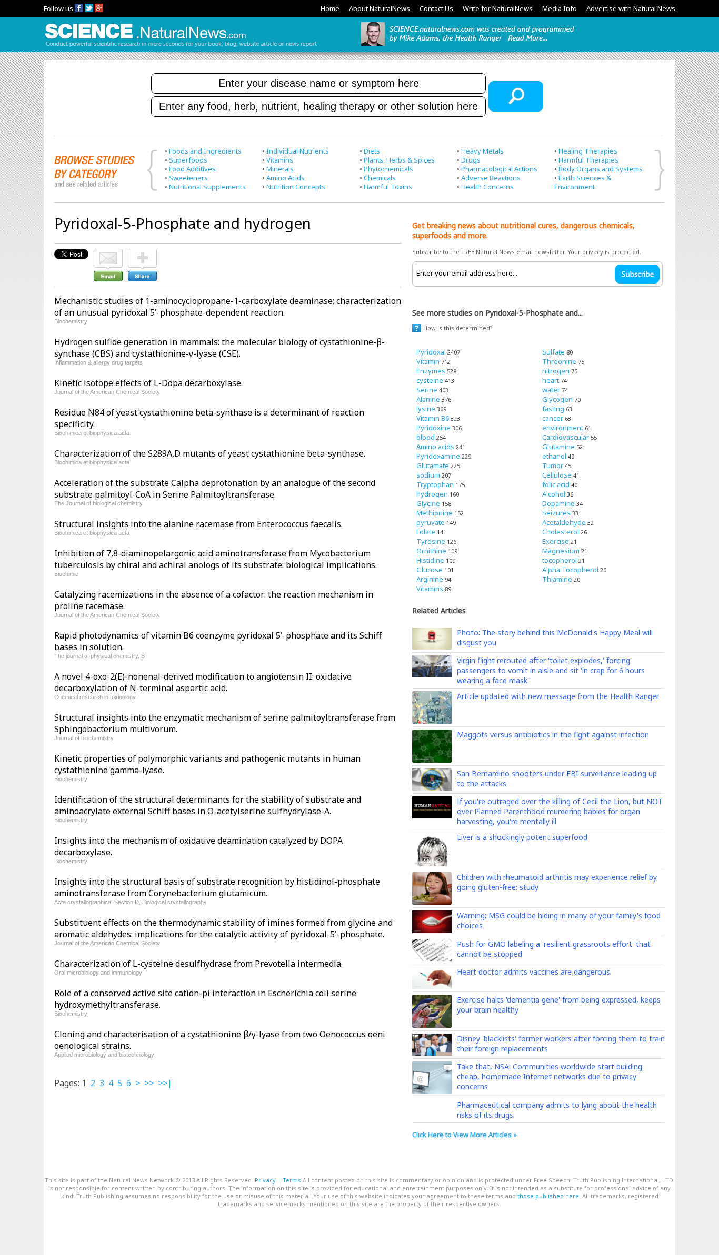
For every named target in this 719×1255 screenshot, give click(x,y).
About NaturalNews (379, 8)
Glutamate (432, 465)
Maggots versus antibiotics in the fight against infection (553, 735)
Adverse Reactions (491, 178)
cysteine (429, 380)
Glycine (428, 503)
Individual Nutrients (297, 151)
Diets (372, 151)
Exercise (555, 541)
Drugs (471, 160)
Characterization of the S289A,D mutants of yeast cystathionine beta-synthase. (209, 453)
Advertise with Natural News (630, 8)
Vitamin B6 (432, 418)
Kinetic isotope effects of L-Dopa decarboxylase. (148, 383)
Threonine (559, 361)
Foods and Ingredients (205, 151)
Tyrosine (430, 541)
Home (330, 8)
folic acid (556, 484)
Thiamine (557, 579)
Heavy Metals (482, 151)
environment (562, 427)
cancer (552, 418)
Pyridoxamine (438, 456)
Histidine (430, 560)
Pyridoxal (431, 352)
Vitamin (428, 361)
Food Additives (192, 169)
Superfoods (188, 160)
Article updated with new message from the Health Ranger (558, 696)
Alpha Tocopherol (570, 569)
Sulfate (553, 352)
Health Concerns (487, 186)
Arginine (429, 579)
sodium (428, 475)
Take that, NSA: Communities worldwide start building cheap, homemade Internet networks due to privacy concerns (549, 1076)
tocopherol (559, 560)
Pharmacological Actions (499, 169)
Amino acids (435, 446)
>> (149, 1083)
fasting (553, 408)
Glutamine (558, 446)
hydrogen (432, 494)
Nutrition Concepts (295, 186)
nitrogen (556, 371)
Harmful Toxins (388, 186)
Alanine (428, 399)
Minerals (280, 169)
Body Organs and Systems (600, 169)
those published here (548, 1196)
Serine (426, 389)
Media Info (559, 8)
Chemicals (380, 178)
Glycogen (557, 399)
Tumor (552, 465)
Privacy (265, 1180)
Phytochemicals (388, 169)
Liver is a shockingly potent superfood (522, 837)
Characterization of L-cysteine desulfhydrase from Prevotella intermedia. (198, 963)
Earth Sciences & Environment (582, 182)
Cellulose (557, 475)
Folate (425, 532)
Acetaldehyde (564, 522)
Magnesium (561, 550)
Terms (292, 1180)
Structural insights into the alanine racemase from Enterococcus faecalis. (198, 524)
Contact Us (436, 8)
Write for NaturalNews (498, 8)
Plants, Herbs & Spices (399, 160)
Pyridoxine (433, 427)
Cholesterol (560, 532)
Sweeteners (188, 178)
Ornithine (431, 550)
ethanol (554, 456)
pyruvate (430, 522)
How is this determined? (458, 328)
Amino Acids (285, 178)
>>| (165, 1083)
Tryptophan (435, 484)
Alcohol (553, 494)
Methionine (434, 513)
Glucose (429, 569)
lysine (425, 408)
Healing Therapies (587, 151)
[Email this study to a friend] (108, 253)
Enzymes (430, 371)
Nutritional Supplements (207, 186)
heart (550, 380)
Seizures (556, 513)
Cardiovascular (565, 437)
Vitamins (279, 160)
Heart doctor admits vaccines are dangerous (533, 972)
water (551, 389)
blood (425, 437)
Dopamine (558, 503)
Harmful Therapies (588, 160)
